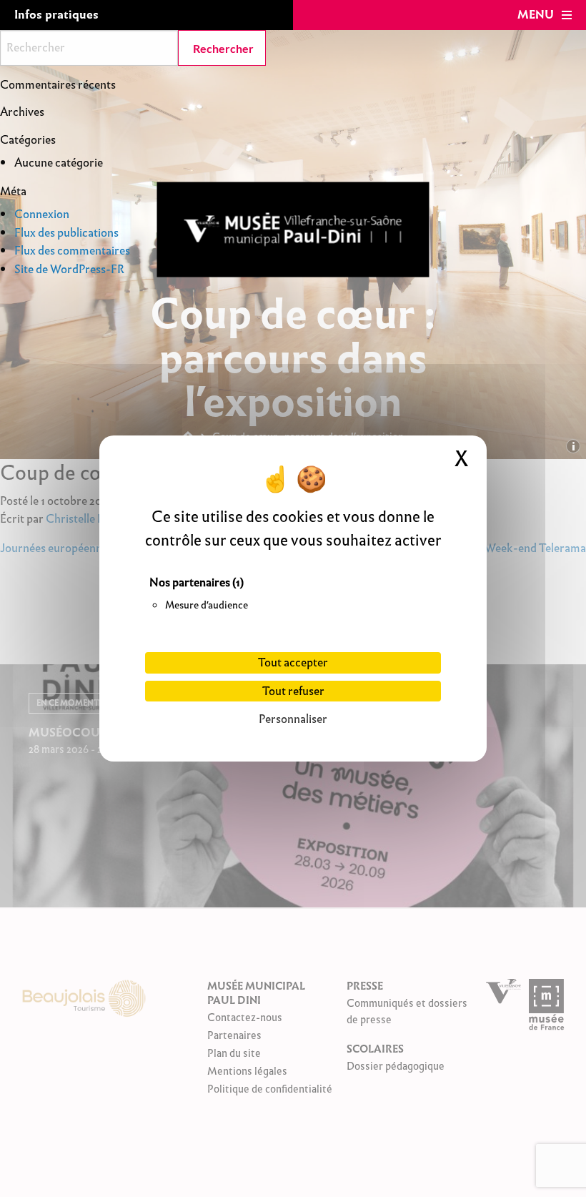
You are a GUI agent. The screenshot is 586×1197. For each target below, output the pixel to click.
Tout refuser (293, 691)
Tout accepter (293, 662)
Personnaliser (293, 719)
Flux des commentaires (72, 251)
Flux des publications (66, 233)
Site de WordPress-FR (69, 269)
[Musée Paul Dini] (293, 229)
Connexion (41, 214)
